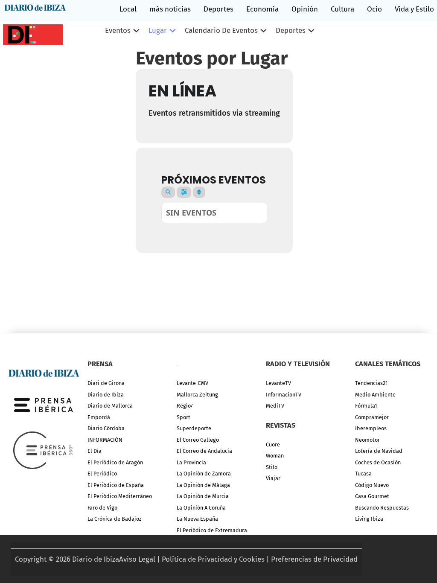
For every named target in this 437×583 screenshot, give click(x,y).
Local (128, 9)
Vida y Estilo (414, 9)
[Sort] (199, 192)
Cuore (273, 444)
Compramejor (372, 417)
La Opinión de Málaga (203, 485)
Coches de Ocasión (378, 462)
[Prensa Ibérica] (43, 404)
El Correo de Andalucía (204, 451)
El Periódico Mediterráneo (119, 496)
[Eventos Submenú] (136, 30)
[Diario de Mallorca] (44, 372)
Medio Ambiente (375, 394)
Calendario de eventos (221, 30)
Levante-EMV (192, 383)
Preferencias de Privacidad (314, 559)
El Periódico (102, 473)
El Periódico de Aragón (115, 462)
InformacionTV (283, 394)
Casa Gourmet (372, 496)
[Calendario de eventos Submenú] (263, 30)
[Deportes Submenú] (311, 30)
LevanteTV (278, 383)
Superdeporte (194, 428)
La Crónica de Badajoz (114, 519)
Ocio (374, 9)
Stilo (271, 467)
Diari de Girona (106, 383)
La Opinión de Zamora (204, 473)
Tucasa (363, 473)
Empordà (98, 417)
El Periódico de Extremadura (212, 530)
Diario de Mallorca (110, 405)
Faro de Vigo (102, 507)
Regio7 (185, 405)
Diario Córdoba (106, 428)
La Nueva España (197, 519)
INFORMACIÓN (104, 440)
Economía (262, 9)
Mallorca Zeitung (197, 394)
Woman (275, 455)
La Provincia (191, 462)
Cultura (342, 9)
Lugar (158, 30)
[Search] (168, 192)
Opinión (304, 9)
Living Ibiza (369, 519)
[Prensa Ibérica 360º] (43, 450)
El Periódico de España (115, 485)
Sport (183, 417)
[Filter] (184, 192)
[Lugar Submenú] (172, 30)
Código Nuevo (372, 485)
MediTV (275, 405)
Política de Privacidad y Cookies (213, 559)
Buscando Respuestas (382, 507)
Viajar (273, 478)
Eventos (118, 30)
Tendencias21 (371, 383)
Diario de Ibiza (105, 394)
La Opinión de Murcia (203, 496)
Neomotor (367, 440)
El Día (94, 451)
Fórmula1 (366, 405)
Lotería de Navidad (378, 451)
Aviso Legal (137, 559)
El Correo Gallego (198, 440)
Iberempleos (371, 428)
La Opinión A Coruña (201, 507)
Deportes (218, 9)
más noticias (170, 9)
